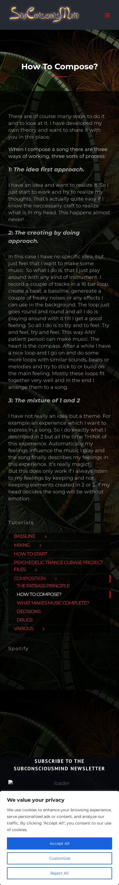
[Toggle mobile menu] (108, 15)
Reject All (59, 873)
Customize (59, 858)
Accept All (59, 843)
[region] (59, 838)
